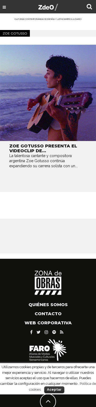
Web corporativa (48, 322)
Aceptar (54, 389)
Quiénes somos (48, 304)
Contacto (48, 313)
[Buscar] (89, 7)
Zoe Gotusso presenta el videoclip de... (43, 148)
